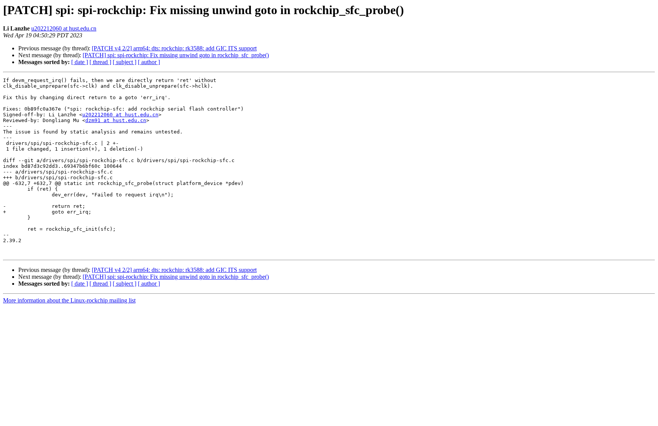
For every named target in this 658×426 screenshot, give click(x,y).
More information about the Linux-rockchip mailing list (69, 300)
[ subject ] (124, 62)
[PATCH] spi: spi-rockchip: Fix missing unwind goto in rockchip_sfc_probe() (176, 55)
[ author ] (149, 62)
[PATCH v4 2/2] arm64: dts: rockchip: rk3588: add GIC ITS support (174, 48)
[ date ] (79, 62)
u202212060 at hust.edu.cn (63, 28)
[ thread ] (100, 62)
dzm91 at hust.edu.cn (115, 120)
